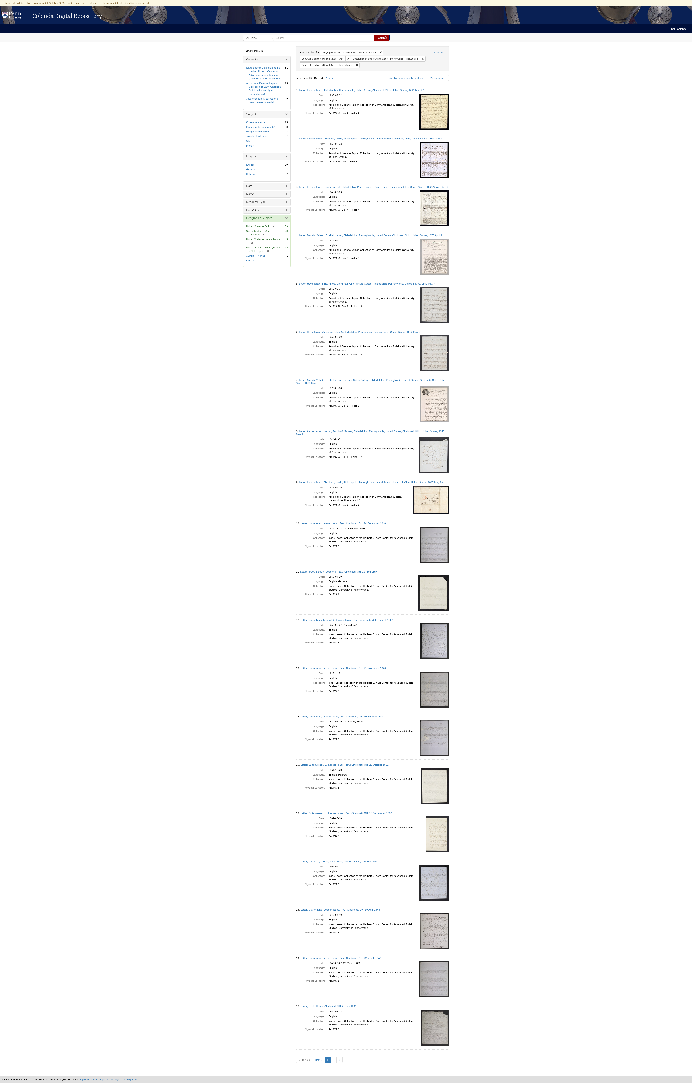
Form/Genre (253, 210)
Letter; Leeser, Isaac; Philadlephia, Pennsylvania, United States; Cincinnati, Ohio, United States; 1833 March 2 (362, 90)
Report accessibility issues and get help (118, 1079)
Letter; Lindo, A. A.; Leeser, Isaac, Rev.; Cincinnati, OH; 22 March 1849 (340, 958)
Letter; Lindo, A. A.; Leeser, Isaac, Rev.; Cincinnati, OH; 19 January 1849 (341, 716)
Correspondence (255, 122)
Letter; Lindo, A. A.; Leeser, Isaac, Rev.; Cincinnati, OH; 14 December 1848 (343, 523)
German (251, 169)
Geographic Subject (259, 218)
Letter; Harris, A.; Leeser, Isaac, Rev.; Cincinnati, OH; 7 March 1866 (338, 861)
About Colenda (678, 28)
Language (252, 156)
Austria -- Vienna (255, 255)
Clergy (250, 140)
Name (250, 194)
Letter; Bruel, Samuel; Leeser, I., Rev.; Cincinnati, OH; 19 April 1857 (338, 571)
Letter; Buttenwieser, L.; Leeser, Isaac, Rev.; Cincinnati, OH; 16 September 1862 (346, 813)
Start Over (438, 52)
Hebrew (250, 174)
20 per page (437, 77)
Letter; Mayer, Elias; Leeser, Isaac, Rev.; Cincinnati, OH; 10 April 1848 (340, 909)
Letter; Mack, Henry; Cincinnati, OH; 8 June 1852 (328, 1006)
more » (250, 145)
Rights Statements (89, 1079)
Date (249, 186)
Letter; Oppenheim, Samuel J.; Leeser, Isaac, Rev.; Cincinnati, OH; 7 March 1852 (346, 619)
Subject (251, 114)
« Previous (304, 1059)
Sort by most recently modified (406, 77)
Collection (252, 59)
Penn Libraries (15, 1079)
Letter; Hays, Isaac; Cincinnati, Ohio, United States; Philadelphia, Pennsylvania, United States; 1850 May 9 (359, 331)
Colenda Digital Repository (15, 16)
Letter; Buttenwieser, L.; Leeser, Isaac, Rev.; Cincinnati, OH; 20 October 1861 (344, 764)
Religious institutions (257, 131)
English (250, 164)
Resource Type (256, 202)
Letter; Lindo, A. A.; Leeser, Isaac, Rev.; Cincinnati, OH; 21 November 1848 (343, 668)
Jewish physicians (256, 136)
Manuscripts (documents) (260, 126)
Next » (329, 77)
